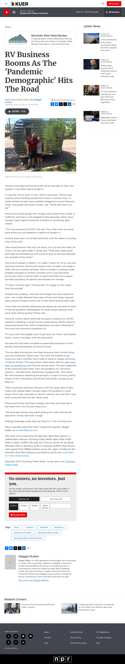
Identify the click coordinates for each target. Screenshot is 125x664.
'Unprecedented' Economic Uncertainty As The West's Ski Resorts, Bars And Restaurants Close (96, 607)
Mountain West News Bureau (49, 35)
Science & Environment (106, 35)
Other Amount (45, 506)
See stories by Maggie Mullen (33, 580)
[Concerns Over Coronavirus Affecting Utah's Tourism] (12, 608)
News (8, 27)
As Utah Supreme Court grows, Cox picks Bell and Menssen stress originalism (108, 96)
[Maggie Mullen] (10, 562)
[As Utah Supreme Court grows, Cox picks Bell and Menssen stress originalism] (91, 90)
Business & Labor (22, 533)
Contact (47, 638)
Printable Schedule (103, 638)
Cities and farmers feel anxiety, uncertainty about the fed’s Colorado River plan (109, 45)
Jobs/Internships (76, 632)
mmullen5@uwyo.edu (26, 430)
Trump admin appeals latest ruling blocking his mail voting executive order (109, 70)
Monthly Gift (24, 499)
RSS (98, 643)
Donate (115, 3)
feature (30, 527)
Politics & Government (106, 61)
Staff (46, 643)
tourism (44, 527)
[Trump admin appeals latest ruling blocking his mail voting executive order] (91, 64)
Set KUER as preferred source (63, 100)
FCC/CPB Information (78, 643)
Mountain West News (48, 533)
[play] (7, 12)
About (46, 632)
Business (59, 527)
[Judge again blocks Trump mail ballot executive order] (91, 116)
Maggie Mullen (28, 556)
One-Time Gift (56, 499)
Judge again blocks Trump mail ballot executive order (109, 120)
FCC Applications (103, 632)
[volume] (14, 12)
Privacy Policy (75, 638)
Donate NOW (18, 515)
